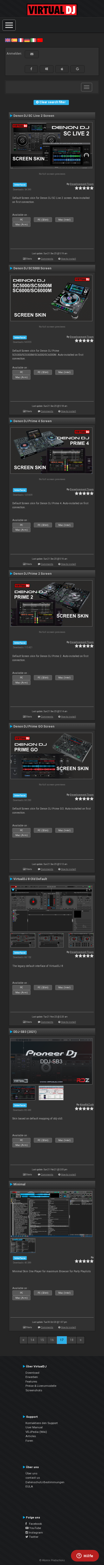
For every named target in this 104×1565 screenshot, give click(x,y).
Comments (47, 258)
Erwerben (31, 1377)
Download (32, 1372)
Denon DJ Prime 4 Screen (32, 421)
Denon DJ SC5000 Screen (32, 268)
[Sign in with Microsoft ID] (47, 69)
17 (62, 1340)
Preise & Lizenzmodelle (40, 1386)
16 (52, 1340)
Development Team (82, 184)
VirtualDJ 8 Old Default (30, 879)
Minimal (19, 1184)
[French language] (20, 40)
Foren (29, 1440)
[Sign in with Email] (32, 54)
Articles (30, 1436)
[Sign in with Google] (77, 69)
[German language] (27, 40)
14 (32, 1340)
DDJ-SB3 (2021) (24, 1032)
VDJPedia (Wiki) (36, 1432)
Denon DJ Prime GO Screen (33, 726)
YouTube (35, 1528)
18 (71, 1340)
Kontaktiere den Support (41, 1423)
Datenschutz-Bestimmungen (44, 1482)
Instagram (35, 1532)
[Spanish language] (14, 40)
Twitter (33, 1537)
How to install (68, 258)
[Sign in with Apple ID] (62, 69)
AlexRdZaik (87, 1104)
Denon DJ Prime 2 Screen (32, 573)
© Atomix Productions (52, 1560)
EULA (29, 1486)
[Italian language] (33, 40)
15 (42, 1340)
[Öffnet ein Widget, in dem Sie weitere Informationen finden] (85, 1556)
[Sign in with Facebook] (31, 69)
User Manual (34, 1427)
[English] (8, 40)
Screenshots (33, 1390)
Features (31, 1381)
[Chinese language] (40, 40)
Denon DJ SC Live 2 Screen (33, 116)
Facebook (34, 1523)
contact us (32, 1477)
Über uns (31, 1473)
